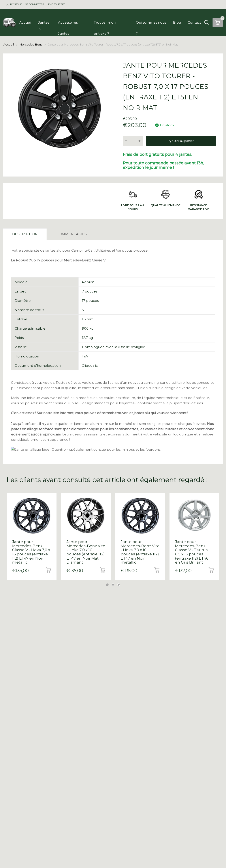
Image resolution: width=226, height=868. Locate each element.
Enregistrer (57, 4)
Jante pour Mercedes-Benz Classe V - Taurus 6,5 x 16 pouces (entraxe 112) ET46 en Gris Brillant (192, 551)
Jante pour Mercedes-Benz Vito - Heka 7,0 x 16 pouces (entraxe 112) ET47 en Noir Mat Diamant (85, 551)
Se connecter (35, 4)
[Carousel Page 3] (118, 584)
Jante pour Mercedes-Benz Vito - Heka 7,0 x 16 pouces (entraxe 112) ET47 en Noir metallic (140, 551)
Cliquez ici (90, 365)
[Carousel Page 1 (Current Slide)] (107, 584)
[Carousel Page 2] (113, 584)
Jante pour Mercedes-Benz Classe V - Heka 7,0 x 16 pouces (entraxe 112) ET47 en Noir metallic (31, 551)
